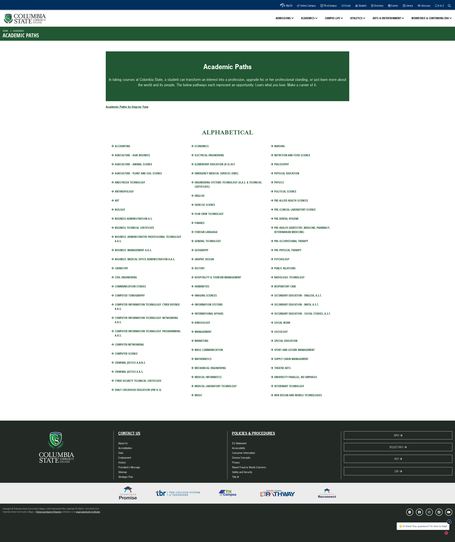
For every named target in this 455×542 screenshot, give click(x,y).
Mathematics (203, 359)
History (200, 268)
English (199, 196)
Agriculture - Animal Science (133, 164)
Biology (120, 210)
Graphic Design (204, 259)
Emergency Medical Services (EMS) (216, 173)
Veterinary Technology (289, 386)
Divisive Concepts (241, 457)
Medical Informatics (208, 377)
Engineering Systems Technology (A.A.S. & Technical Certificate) (228, 184)
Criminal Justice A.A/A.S (130, 363)
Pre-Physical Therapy (287, 250)
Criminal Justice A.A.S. (129, 372)
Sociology (281, 332)
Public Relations (285, 268)
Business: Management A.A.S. (133, 250)
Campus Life (332, 18)
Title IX (235, 477)
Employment (124, 457)
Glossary (425, 5)
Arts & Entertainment (387, 18)
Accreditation (125, 448)
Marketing (201, 341)
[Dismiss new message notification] (449, 522)
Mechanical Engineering (210, 368)
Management (203, 332)
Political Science (285, 191)
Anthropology (124, 191)
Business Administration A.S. (133, 219)
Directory (378, 5)
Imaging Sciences (206, 295)
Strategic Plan (125, 477)
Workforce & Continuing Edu (430, 18)
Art (117, 200)
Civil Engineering (126, 277)
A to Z (440, 5)
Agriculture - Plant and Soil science (138, 173)
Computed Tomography (130, 295)
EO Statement (239, 443)
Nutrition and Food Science (292, 155)
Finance (200, 223)
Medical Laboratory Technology (216, 386)
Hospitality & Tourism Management (218, 277)
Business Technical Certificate (134, 228)
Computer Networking (129, 344)
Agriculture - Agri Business (132, 155)
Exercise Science (205, 205)
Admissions (283, 18)
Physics (279, 182)
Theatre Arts (282, 368)
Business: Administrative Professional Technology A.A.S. (148, 239)
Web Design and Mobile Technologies (298, 395)
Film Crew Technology (209, 214)
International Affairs (209, 314)
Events (394, 5)
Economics (202, 146)
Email (347, 5)
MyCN (288, 5)
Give (396, 471)
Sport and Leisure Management (294, 350)
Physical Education (286, 173)
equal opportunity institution (88, 512)
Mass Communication (209, 350)
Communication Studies (130, 286)
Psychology (281, 259)
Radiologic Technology (289, 277)
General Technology (208, 241)
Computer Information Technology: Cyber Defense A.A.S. (147, 307)
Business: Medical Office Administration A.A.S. (145, 259)
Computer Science (126, 354)
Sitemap (122, 472)
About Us (123, 443)
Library (409, 5)
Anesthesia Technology (130, 182)
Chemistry (121, 268)
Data (120, 453)
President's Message (129, 467)
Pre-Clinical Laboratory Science (295, 210)
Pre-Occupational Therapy (291, 241)
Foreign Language (206, 232)
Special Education (285, 341)
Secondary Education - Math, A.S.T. (296, 304)
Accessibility (238, 448)
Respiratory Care (285, 286)
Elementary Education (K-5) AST (215, 164)
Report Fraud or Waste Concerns (249, 467)
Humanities (202, 286)
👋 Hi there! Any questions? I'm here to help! (423, 526)
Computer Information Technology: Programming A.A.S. (147, 333)
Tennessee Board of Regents (48, 512)
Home (5, 31)
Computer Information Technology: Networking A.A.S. (146, 320)
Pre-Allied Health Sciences (291, 200)
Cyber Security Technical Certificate (138, 381)
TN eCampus (330, 5)
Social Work (282, 323)
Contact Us (129, 433)
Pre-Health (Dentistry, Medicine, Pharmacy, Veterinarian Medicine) (302, 230)
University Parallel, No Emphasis (295, 377)
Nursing (279, 146)
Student (362, 5)
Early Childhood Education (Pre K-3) (138, 390)
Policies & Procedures (253, 433)
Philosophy (281, 164)
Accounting (122, 146)
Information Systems (209, 304)
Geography (201, 250)
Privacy (236, 462)
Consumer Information (243, 453)
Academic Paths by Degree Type (127, 107)
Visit (396, 459)
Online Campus (307, 5)
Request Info (396, 447)
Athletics (356, 18)
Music (198, 395)
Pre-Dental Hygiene (286, 219)
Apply (396, 435)
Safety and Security (242, 472)
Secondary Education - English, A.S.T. (298, 295)
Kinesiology (202, 323)
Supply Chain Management (291, 359)
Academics (308, 18)
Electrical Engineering (209, 155)
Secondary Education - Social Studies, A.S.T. (302, 314)
